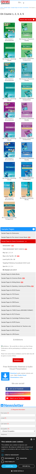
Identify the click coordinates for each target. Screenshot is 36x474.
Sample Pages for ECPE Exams (10, 322)
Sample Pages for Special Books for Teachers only (16, 326)
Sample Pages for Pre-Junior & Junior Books (14, 237)
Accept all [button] (9, 466)
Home (1, 7)
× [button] (34, 439)
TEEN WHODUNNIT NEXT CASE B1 (13, 249)
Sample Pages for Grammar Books (11, 278)
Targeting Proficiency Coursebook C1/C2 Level (16, 263)
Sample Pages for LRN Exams (10, 334)
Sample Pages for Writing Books (10, 282)
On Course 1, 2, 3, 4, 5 (9, 270)
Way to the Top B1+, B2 (9, 256)
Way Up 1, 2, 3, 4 (8, 252)
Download (13, 373)
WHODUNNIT (7, 245)
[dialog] (18, 455)
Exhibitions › (18, 360)
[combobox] (31, 439)
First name (4, 413)
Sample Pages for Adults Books (10, 274)
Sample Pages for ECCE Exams (10, 290)
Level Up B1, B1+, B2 (9, 259)
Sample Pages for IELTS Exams (10, 314)
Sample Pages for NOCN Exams (10, 306)
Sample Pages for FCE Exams (10, 294)
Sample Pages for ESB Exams (10, 302)
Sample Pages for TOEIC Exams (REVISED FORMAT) (17, 310)
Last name (4, 423)
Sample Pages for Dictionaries (10, 233)
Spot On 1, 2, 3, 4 (8, 266)
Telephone (4, 434)
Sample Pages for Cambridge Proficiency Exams (15, 318)
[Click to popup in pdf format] (9, 30)
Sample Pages (7, 7)
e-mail (2, 418)
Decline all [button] (26, 466)
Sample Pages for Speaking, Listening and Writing (16, 286)
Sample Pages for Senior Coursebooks (20, 7)
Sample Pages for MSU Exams (10, 330)
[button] (18, 471)
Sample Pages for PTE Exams (10, 298)
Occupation (4, 428)
